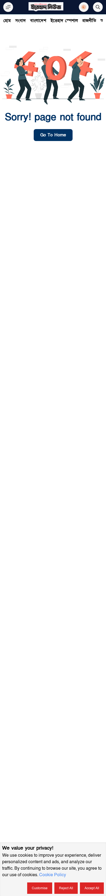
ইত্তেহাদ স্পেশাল (64, 21)
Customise (40, 888)
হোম (7, 21)
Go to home (53, 135)
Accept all (92, 888)
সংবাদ (20, 21)
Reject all (66, 888)
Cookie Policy (52, 875)
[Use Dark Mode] (84, 7)
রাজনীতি (89, 21)
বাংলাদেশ (38, 21)
